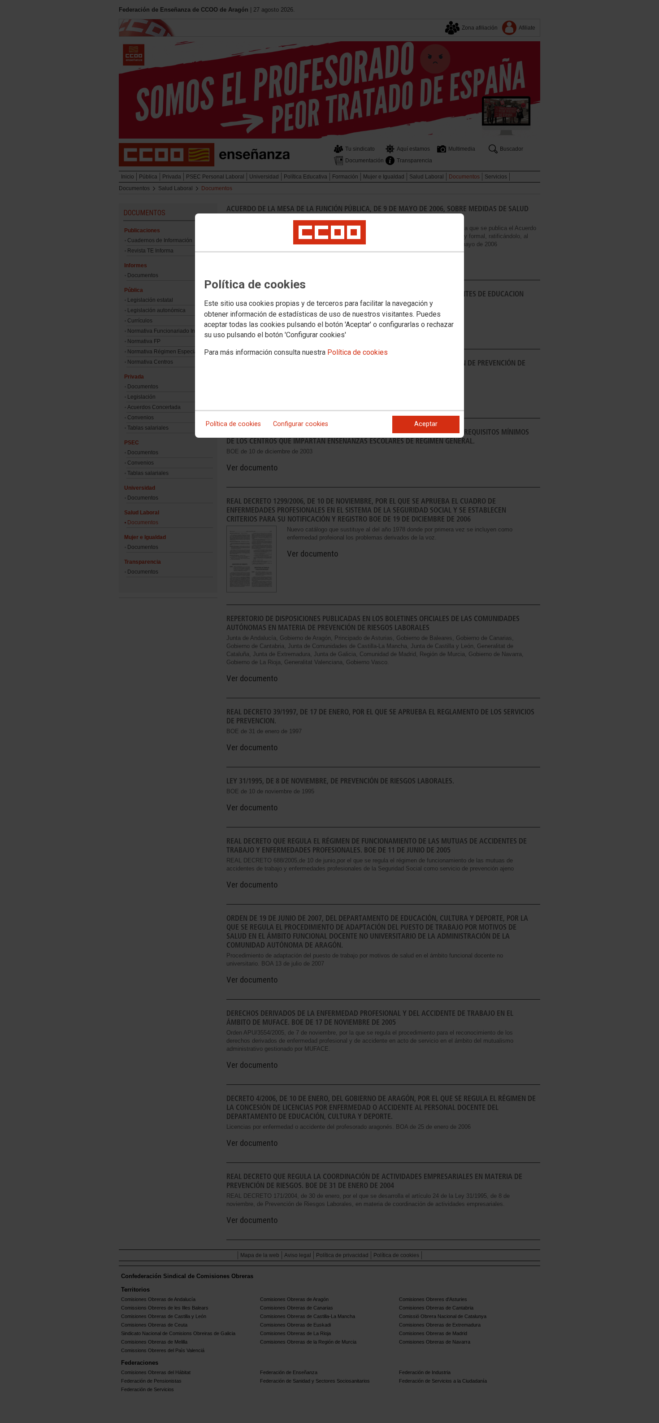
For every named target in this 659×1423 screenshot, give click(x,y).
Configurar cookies (300, 424)
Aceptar (426, 424)
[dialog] (329, 325)
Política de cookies (357, 352)
